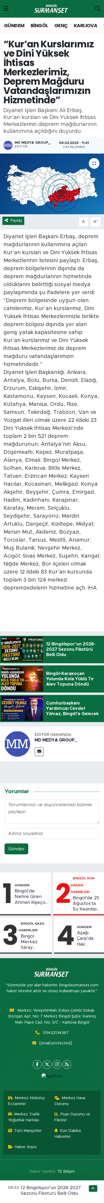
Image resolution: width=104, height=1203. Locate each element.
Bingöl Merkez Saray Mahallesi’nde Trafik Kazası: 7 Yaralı (35, 942)
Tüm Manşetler (28, 1131)
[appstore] (52, 1077)
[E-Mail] (39, 751)
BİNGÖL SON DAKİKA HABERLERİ (83, 885)
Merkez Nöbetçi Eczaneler (26, 1101)
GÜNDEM (14, 25)
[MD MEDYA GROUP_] (17, 743)
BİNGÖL (39, 25)
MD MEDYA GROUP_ (56, 740)
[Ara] (98, 8)
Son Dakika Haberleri (67, 1134)
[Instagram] (57, 1064)
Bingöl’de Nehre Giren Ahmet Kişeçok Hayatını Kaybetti (31, 897)
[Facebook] (37, 1064)
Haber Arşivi (26, 1147)
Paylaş (16, 221)
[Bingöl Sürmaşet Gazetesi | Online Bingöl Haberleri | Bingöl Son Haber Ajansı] (52, 8)
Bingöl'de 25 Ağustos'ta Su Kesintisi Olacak (86, 904)
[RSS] (66, 1064)
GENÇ (61, 25)
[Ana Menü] (6, 8)
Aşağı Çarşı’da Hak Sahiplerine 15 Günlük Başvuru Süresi (89, 938)
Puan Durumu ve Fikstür (72, 1117)
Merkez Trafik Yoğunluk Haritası (24, 1117)
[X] (47, 1064)
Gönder (16, 849)
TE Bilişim (66, 1171)
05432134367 (56, 1033)
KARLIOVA (85, 25)
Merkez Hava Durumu (70, 1101)
